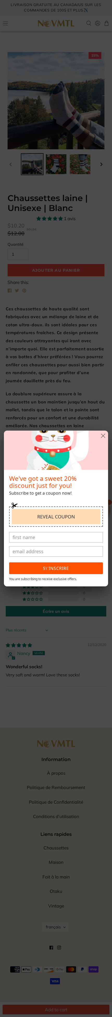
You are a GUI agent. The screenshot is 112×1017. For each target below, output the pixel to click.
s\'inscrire (56, 568)
